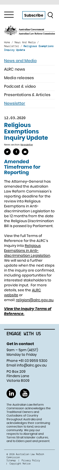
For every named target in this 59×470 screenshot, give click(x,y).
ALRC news (14, 69)
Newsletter (14, 103)
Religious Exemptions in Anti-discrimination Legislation (27, 250)
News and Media (20, 61)
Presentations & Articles (27, 95)
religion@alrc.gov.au (34, 300)
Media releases (19, 78)
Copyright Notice (20, 463)
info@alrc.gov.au (32, 365)
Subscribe (33, 15)
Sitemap (11, 460)
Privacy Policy (31, 460)
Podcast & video (20, 87)
